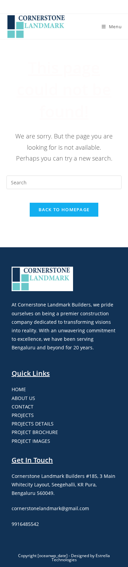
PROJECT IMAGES (31, 441)
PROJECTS (23, 415)
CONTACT (22, 406)
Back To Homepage (64, 209)
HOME (19, 389)
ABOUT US (23, 398)
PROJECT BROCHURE (35, 432)
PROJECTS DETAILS (33, 423)
